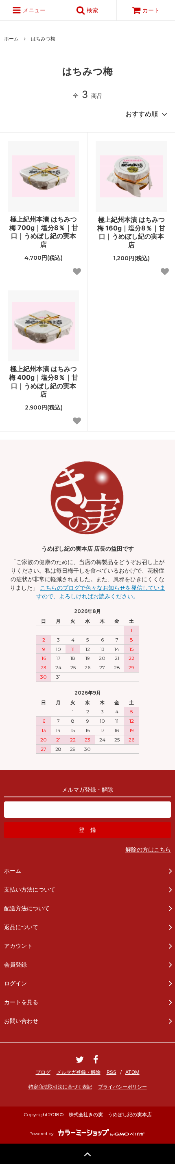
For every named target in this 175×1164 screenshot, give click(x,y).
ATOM (132, 1072)
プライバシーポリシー (122, 1087)
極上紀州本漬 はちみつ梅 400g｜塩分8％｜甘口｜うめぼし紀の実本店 (43, 381)
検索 (91, 10)
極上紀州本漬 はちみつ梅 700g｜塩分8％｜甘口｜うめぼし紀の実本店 (43, 231)
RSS (111, 1072)
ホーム (11, 38)
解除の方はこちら (148, 849)
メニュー (33, 10)
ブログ (43, 1072)
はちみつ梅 (43, 38)
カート (151, 10)
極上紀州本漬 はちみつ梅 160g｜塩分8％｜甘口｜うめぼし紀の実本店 (131, 232)
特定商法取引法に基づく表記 (60, 1087)
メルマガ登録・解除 (79, 1072)
